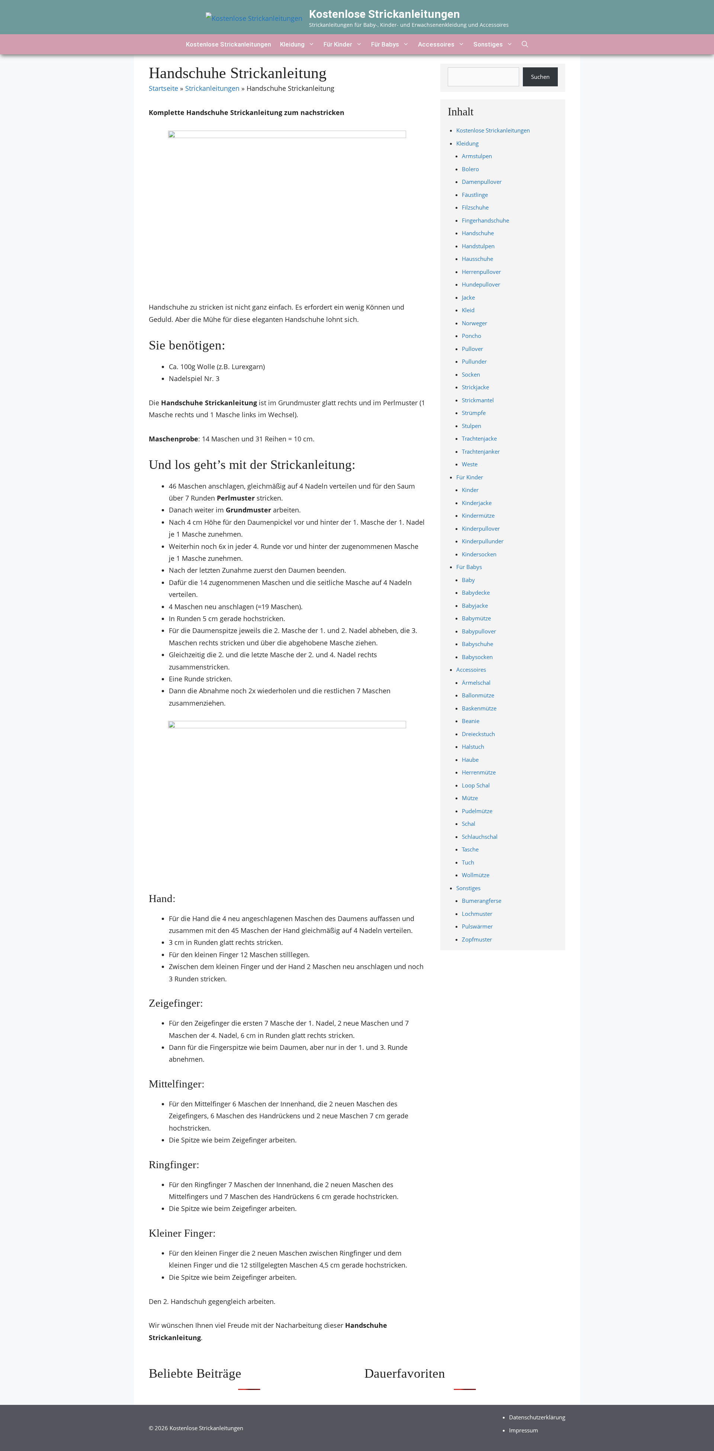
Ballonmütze (478, 695)
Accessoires (436, 44)
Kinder (470, 489)
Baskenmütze (479, 708)
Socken (471, 374)
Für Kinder (338, 44)
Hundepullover (481, 284)
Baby (468, 580)
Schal (468, 823)
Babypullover (479, 631)
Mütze (470, 798)
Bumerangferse (481, 900)
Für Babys (385, 44)
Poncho (471, 335)
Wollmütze (475, 875)
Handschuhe (478, 233)
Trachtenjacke (479, 438)
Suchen (540, 76)
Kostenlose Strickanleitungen (384, 13)
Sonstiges (488, 44)
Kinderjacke (477, 502)
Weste (469, 464)
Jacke (468, 297)
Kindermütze (478, 515)
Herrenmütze (479, 772)
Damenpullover (482, 181)
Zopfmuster (477, 939)
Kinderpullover (481, 528)
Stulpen (471, 425)
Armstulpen (477, 156)
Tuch (468, 862)
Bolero (470, 169)
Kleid (468, 310)
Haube (470, 759)
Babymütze (476, 618)
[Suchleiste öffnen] (525, 44)
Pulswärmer (477, 926)
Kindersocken (479, 554)
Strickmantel (478, 400)
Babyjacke (475, 605)
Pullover (472, 348)
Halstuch (473, 746)
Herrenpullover (481, 271)
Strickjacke (475, 387)
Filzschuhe (475, 207)
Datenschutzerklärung (537, 1417)
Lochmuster (477, 913)
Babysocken (477, 657)
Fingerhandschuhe (485, 220)
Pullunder (474, 361)
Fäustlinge (475, 194)
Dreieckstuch (478, 734)
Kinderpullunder (483, 541)
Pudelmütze (477, 811)
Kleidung (292, 44)
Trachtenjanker (481, 451)
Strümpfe (474, 412)
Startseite (163, 88)
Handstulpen (478, 246)
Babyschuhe (477, 644)
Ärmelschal (476, 682)
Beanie (470, 721)
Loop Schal (476, 785)
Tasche (470, 849)
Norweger (474, 323)
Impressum (523, 1430)
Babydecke (476, 592)
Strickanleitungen (212, 88)
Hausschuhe (477, 258)
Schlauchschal (480, 836)
